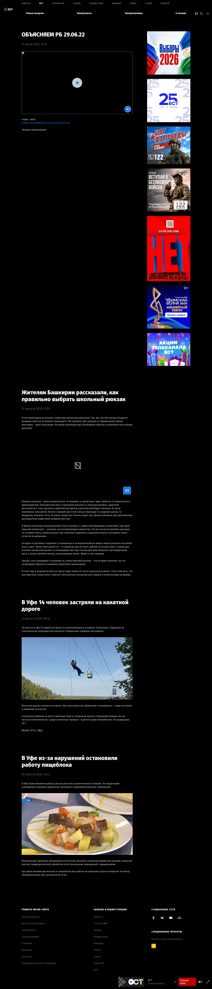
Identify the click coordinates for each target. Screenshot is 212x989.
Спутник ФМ (58, 3)
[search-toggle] (201, 13)
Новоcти (26, 3)
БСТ (41, 3)
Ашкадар (116, 3)
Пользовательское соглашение (39, 963)
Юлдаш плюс (96, 3)
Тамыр (133, 3)
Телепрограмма (134, 13)
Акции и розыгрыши (33, 923)
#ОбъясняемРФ (30, 122)
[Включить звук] (127, 490)
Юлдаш (77, 3)
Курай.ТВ (165, 3)
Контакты (27, 956)
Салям (148, 3)
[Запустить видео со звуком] (77, 82)
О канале (181, 13)
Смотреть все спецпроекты (166, 939)
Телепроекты (84, 13)
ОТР (96, 970)
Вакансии (27, 950)
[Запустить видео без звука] (128, 109)
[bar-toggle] (208, 13)
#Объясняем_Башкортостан (54, 122)
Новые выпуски (35, 13)
